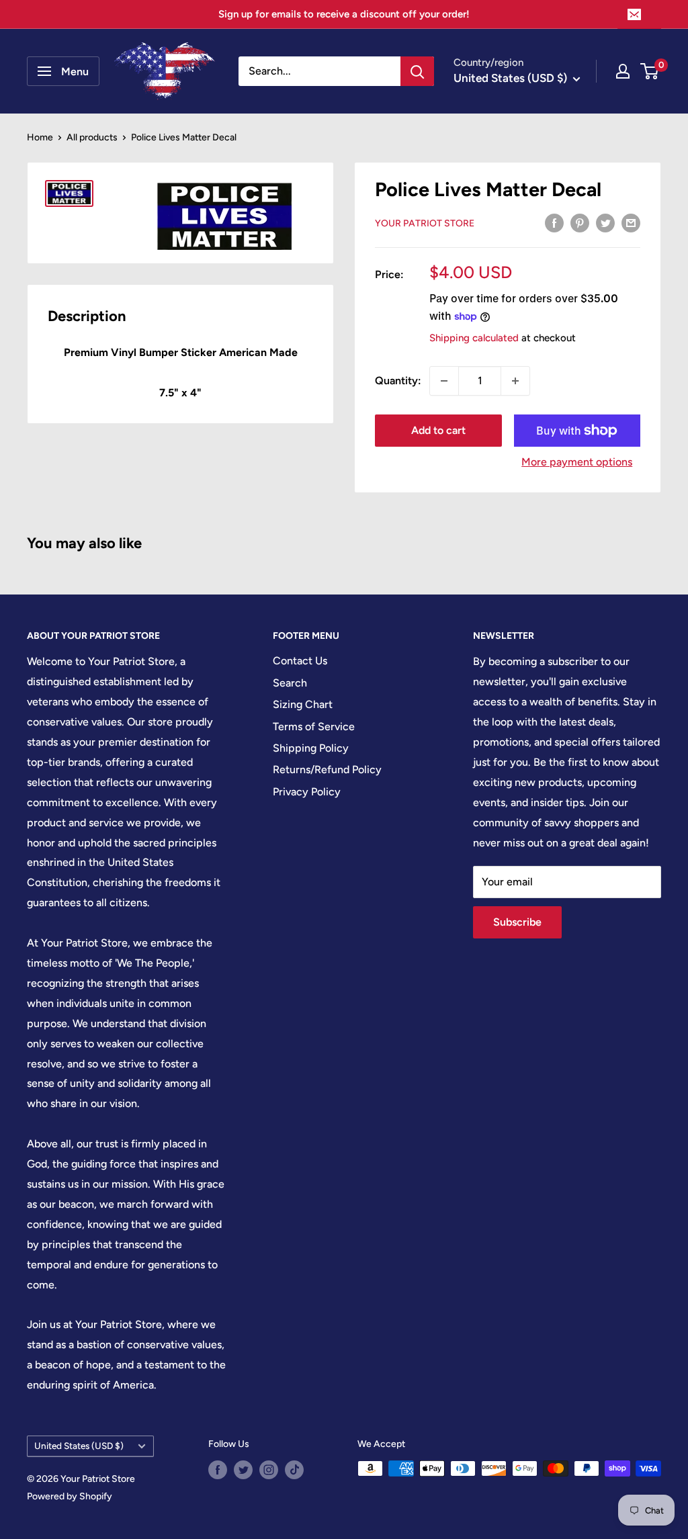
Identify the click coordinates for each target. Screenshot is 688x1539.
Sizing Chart (303, 704)
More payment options (576, 461)
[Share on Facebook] (554, 222)
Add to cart (438, 430)
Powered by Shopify (69, 1496)
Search (290, 682)
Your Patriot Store (424, 223)
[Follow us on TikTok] (294, 1469)
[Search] (417, 71)
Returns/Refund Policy (327, 769)
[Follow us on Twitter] (243, 1469)
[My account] (623, 71)
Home (40, 137)
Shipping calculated (474, 338)
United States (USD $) (79, 1445)
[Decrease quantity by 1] (444, 381)
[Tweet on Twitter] (605, 222)
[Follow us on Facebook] (217, 1469)
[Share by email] (630, 222)
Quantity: (398, 380)
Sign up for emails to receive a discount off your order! (344, 14)
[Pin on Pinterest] (579, 222)
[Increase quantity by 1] (515, 381)
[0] (650, 71)
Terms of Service (314, 726)
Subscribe (517, 922)
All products (92, 137)
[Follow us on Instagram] (268, 1469)
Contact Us (300, 660)
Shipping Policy (311, 748)
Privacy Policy (307, 791)
